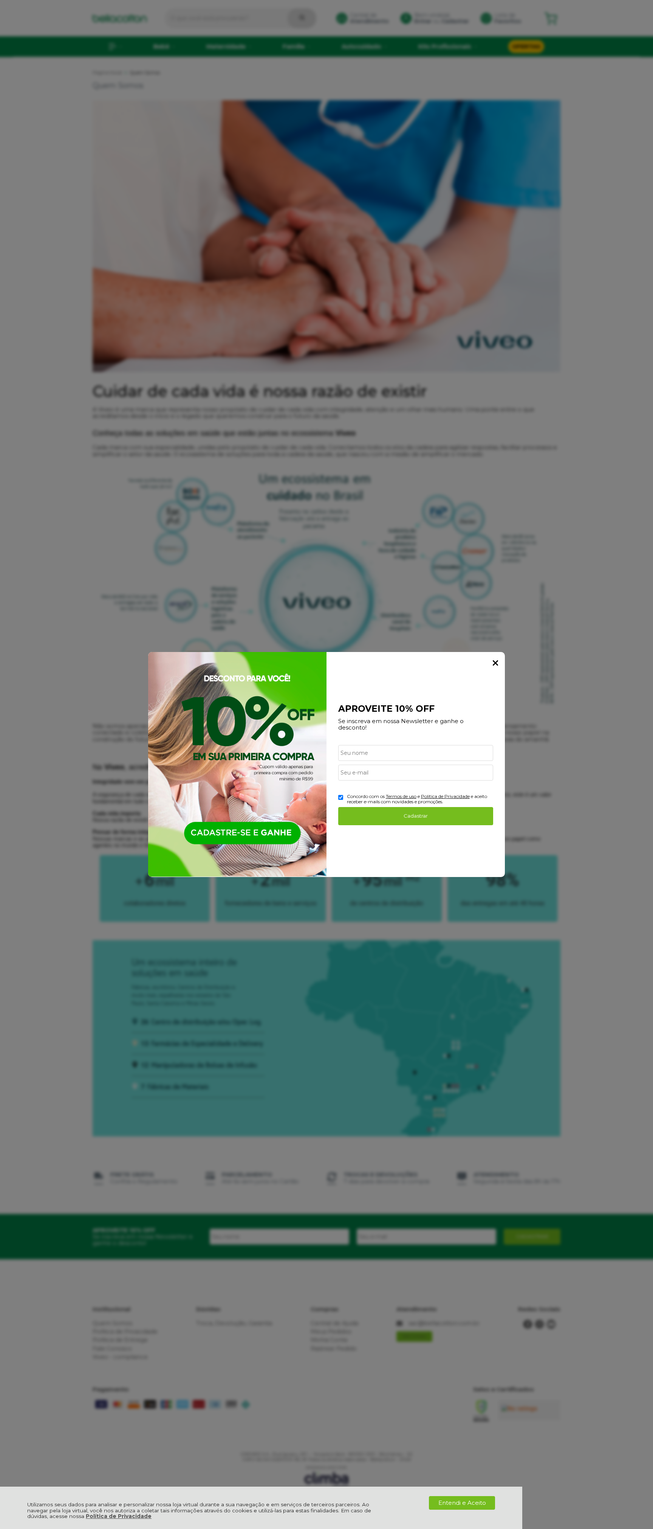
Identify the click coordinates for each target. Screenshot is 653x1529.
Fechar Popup (495, 663)
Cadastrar (416, 816)
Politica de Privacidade (445, 796)
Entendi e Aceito (462, 1502)
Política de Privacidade (119, 1516)
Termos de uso (401, 796)
